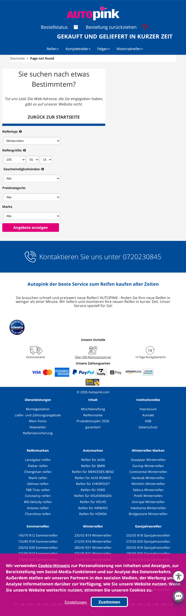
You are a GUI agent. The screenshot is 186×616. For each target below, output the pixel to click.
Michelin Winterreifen (148, 484)
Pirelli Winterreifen (148, 496)
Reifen (51, 48)
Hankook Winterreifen (148, 478)
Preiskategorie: (14, 188)
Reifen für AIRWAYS (93, 508)
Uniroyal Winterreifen (148, 502)
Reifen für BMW (93, 466)
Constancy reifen (38, 496)
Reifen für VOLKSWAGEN (93, 496)
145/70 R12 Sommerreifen (38, 535)
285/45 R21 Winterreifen (92, 547)
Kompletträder (77, 48)
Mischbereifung (93, 409)
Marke (7, 206)
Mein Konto (37, 421)
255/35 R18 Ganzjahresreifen (148, 535)
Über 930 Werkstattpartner (93, 357)
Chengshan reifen (37, 472)
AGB (148, 421)
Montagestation (38, 409)
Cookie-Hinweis (54, 565)
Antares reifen (38, 508)
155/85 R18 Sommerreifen (38, 541)
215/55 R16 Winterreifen (92, 541)
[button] (178, 575)
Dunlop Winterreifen (148, 466)
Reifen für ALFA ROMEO (93, 478)
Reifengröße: (12, 150)
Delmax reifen (38, 484)
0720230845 (142, 256)
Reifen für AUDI (93, 460)
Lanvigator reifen (38, 460)
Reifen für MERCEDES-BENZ (93, 472)
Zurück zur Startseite (54, 117)
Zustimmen (109, 602)
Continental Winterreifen (148, 472)
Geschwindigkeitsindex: (21, 169)
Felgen (102, 48)
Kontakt (148, 415)
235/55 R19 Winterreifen (92, 535)
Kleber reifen (38, 466)
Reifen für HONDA (93, 514)
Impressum (148, 409)
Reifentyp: (10, 131)
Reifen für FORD (93, 490)
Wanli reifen (38, 478)
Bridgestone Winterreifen (148, 514)
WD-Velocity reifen (38, 502)
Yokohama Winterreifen (148, 508)
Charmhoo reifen (38, 514)
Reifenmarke (93, 415)
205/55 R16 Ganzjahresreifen (148, 547)
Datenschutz (148, 427)
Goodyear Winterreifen (148, 460)
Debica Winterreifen (148, 490)
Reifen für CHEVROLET (93, 484)
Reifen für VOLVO (93, 502)
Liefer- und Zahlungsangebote (38, 415)
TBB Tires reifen (38, 490)
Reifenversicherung (38, 433)
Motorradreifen (129, 48)
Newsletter (37, 427)
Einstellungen (76, 602)
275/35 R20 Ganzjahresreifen (148, 541)
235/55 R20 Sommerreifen (38, 547)
